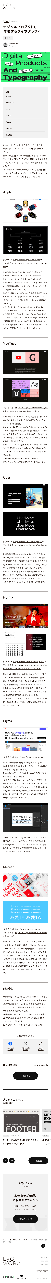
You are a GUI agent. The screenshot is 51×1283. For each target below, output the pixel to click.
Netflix (8, 115)
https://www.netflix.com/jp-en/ (28, 661)
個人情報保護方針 (42, 1271)
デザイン (8, 38)
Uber (8, 109)
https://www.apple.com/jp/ (26, 259)
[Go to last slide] (5, 1160)
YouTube (10, 102)
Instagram (44, 1261)
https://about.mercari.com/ (26, 928)
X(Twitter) (44, 1257)
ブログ (25, 1240)
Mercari (9, 128)
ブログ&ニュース (15, 1240)
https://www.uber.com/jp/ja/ (27, 541)
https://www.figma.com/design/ (29, 756)
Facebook (44, 1264)
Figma (8, 122)
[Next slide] (12, 1160)
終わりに (9, 135)
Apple (8, 96)
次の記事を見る (39, 1065)
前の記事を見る (11, 1065)
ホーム (5, 1240)
